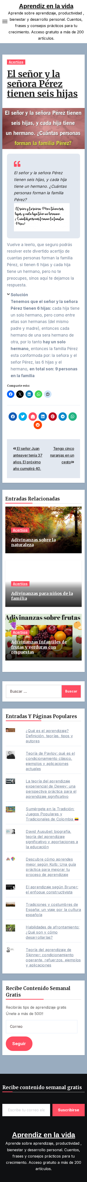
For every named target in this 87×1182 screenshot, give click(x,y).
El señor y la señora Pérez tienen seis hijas (42, 84)
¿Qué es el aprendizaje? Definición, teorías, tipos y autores (49, 735)
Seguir (19, 1043)
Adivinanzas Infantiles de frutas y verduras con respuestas (39, 647)
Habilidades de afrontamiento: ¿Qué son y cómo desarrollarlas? (52, 932)
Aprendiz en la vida (46, 6)
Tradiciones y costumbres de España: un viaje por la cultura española (53, 909)
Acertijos (16, 62)
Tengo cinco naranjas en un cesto (62, 455)
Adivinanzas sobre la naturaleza (33, 542)
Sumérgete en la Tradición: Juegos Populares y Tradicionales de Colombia (50, 814)
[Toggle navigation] (4, 21)
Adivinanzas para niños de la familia (42, 596)
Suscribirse (68, 1110)
